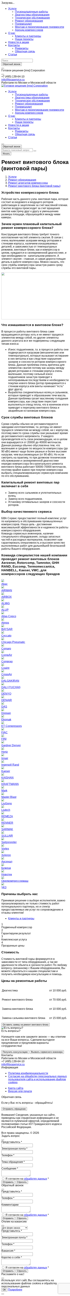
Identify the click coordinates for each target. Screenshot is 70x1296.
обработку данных (35, 1178)
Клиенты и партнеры (28, 36)
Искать (6, 153)
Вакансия (8, 1250)
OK (4, 1290)
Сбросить (22, 1182)
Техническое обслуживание (32, 17)
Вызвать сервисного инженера (47, 1052)
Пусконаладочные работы (31, 11)
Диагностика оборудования (32, 14)
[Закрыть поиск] (34, 150)
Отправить (8, 1182)
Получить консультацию (15, 1052)
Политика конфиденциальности (28, 1073)
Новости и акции (18, 42)
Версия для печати (20, 1091)
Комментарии (10, 1204)
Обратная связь (25, 51)
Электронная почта (14, 1148)
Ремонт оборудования (29, 20)
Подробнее (15, 1289)
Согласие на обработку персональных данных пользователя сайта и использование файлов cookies (37, 1079)
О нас (11, 33)
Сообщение (9, 1168)
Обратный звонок (11, 64)
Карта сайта (15, 1088)
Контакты (14, 45)
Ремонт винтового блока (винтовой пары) (34, 185)
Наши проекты (24, 39)
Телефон (7, 1155)
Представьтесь (11, 1142)
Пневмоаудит (23, 23)
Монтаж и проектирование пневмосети (39, 26)
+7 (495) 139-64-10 (12, 76)
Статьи (12, 54)
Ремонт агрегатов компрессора (28, 182)
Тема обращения (13, 1161)
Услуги (12, 8)
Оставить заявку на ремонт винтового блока (25, 1024)
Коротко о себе (11, 1257)
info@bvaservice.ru (13, 79)
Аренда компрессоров (29, 30)
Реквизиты (21, 48)
